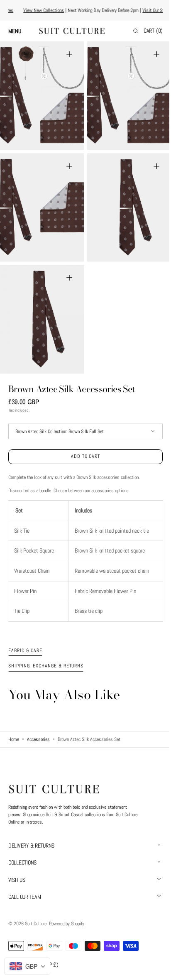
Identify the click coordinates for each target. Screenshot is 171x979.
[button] (18, 31)
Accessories (38, 739)
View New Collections (45, 10)
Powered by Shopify (66, 923)
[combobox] (27, 966)
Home (13, 739)
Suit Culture (35, 923)
